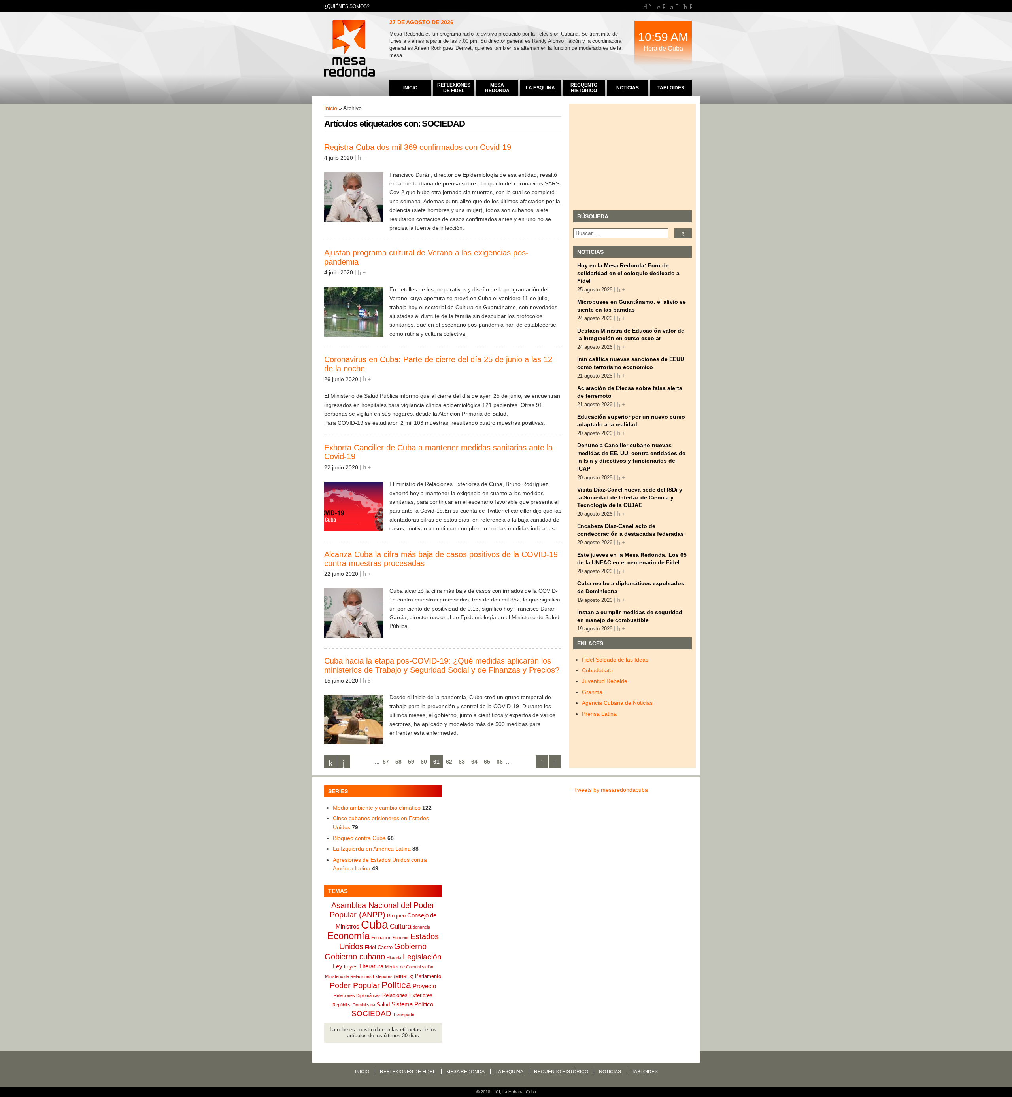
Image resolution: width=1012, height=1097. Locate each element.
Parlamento (428, 976)
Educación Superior (390, 937)
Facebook (663, 6)
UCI (496, 1091)
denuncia (421, 927)
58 (398, 761)
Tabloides (645, 1071)
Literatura (371, 966)
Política (396, 985)
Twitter (677, 6)
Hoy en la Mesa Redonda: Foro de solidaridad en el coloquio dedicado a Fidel (628, 273)
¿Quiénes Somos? (347, 6)
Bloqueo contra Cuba (359, 838)
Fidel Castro (379, 947)
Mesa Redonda (350, 49)
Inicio (330, 108)
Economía (348, 936)
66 (500, 761)
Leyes (351, 967)
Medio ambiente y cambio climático (377, 807)
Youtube (650, 6)
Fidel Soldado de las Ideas (615, 659)
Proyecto (424, 986)
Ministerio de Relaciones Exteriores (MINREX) (369, 976)
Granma (592, 692)
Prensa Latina (599, 714)
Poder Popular (355, 985)
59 (411, 761)
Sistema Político (412, 1004)
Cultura (400, 926)
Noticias (610, 1071)
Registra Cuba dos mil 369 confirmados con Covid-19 (417, 147)
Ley (337, 966)
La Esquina (509, 1071)
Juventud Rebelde (604, 681)
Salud (383, 1005)
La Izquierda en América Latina (372, 848)
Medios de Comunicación (409, 967)
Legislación (422, 957)
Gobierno (410, 946)
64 (474, 761)
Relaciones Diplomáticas (357, 995)
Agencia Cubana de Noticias (617, 703)
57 (386, 761)
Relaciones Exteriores (407, 995)
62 (449, 761)
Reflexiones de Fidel (408, 1071)
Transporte (403, 1014)
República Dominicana (353, 1004)
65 (487, 761)
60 (424, 761)
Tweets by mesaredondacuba (611, 790)
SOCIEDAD (371, 1013)
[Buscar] (683, 233)
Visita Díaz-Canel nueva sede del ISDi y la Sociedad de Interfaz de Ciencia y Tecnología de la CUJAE (629, 497)
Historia (394, 957)
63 (462, 761)
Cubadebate (597, 670)
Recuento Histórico (561, 1071)
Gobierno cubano (355, 956)
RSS (690, 6)
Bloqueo (396, 916)
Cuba (374, 924)
